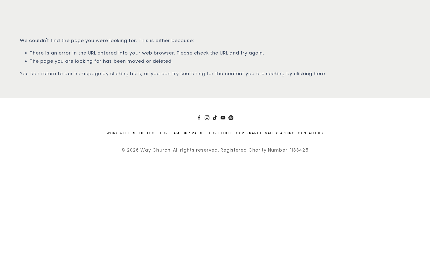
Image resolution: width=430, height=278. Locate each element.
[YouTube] (222, 117)
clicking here (125, 73)
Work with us (121, 133)
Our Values (194, 133)
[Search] (22, 8)
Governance (249, 133)
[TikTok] (215, 117)
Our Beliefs (221, 133)
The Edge (148, 133)
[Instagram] (207, 117)
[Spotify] (230, 117)
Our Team (169, 133)
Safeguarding (280, 133)
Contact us (310, 133)
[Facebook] (199, 117)
